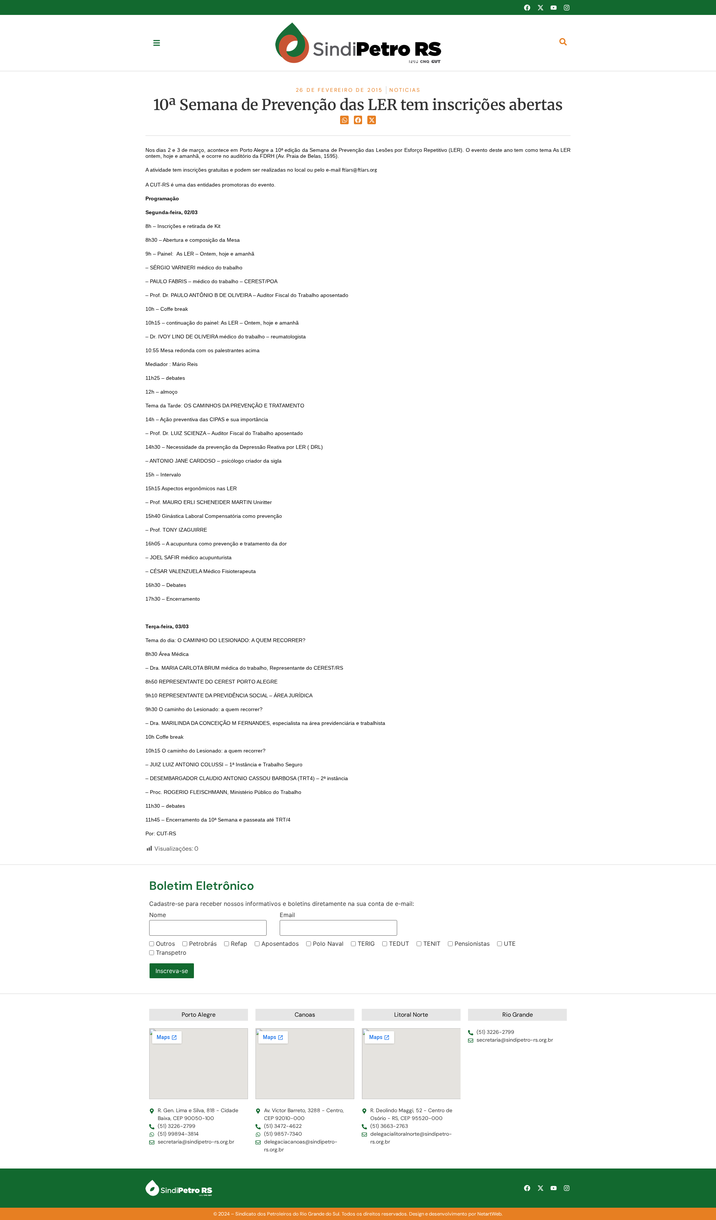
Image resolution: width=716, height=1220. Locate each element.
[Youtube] (553, 7)
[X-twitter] (540, 7)
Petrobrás (203, 944)
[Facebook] (527, 7)
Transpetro (171, 952)
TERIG (366, 944)
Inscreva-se (172, 971)
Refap (239, 944)
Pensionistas (472, 944)
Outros (165, 944)
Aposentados (280, 944)
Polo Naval (328, 944)
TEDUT (399, 944)
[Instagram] (567, 7)
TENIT (431, 944)
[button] (344, 120)
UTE (510, 944)
